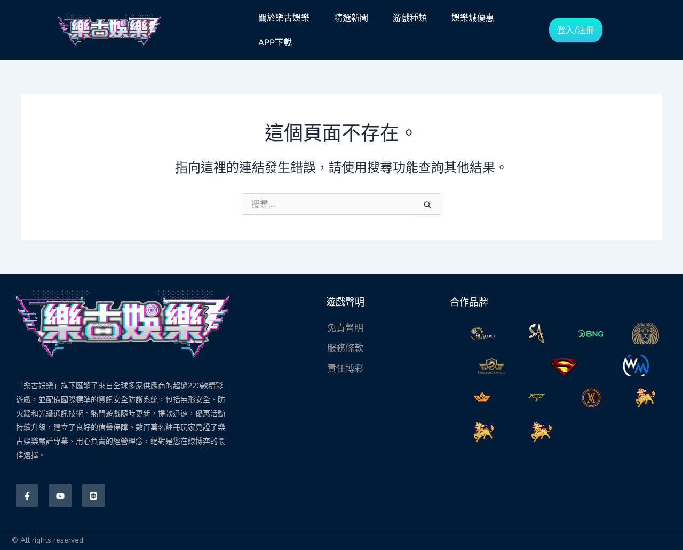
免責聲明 (345, 328)
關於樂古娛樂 (283, 17)
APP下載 (275, 42)
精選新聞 (351, 17)
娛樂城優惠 (472, 17)
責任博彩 (345, 368)
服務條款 (345, 348)
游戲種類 (410, 17)
